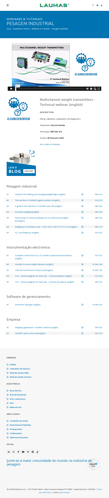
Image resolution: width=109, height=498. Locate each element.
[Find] (93, 5)
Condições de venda (18, 421)
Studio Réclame (64, 492)
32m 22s (98, 333)
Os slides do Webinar (50, 144)
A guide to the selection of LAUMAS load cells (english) (38, 206)
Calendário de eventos (19, 369)
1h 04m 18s (97, 264)
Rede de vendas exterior (20, 377)
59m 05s (98, 327)
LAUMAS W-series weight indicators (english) (34, 264)
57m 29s (98, 276)
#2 (8, 200)
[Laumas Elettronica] (54, 6)
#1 (8, 194)
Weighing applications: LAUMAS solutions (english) (36, 327)
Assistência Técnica (21, 28)
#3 (8, 206)
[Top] (103, 493)
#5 (8, 218)
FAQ (11, 403)
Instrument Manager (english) (27, 304)
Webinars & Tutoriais (41, 28)
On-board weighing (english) (27, 212)
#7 (8, 232)
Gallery (12, 364)
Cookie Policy (46, 492)
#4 (8, 212)
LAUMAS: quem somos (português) (30, 333)
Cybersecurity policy (18, 437)
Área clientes (15, 390)
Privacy (99, 489)
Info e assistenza (17, 399)
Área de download (17, 395)
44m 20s (98, 212)
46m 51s (98, 227)
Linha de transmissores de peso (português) (34, 270)
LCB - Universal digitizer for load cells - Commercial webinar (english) (44, 282)
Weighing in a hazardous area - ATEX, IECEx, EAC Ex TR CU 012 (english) (46, 227)
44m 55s (98, 218)
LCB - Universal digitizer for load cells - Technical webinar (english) (43, 276)
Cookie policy (15, 433)
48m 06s (98, 206)
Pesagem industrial (60, 28)
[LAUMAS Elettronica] (9, 452)
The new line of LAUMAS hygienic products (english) (37, 200)
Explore (29, 171)
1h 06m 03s (97, 304)
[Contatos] (97, 5)
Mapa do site (15, 407)
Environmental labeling (20, 425)
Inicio (9, 28)
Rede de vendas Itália (19, 373)
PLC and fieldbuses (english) (27, 232)
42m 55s (98, 282)
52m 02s (98, 232)
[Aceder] (101, 5)
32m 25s (98, 200)
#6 (8, 227)
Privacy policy (15, 429)
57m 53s (98, 255)
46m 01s (98, 194)
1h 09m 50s (97, 270)
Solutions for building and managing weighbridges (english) (40, 194)
